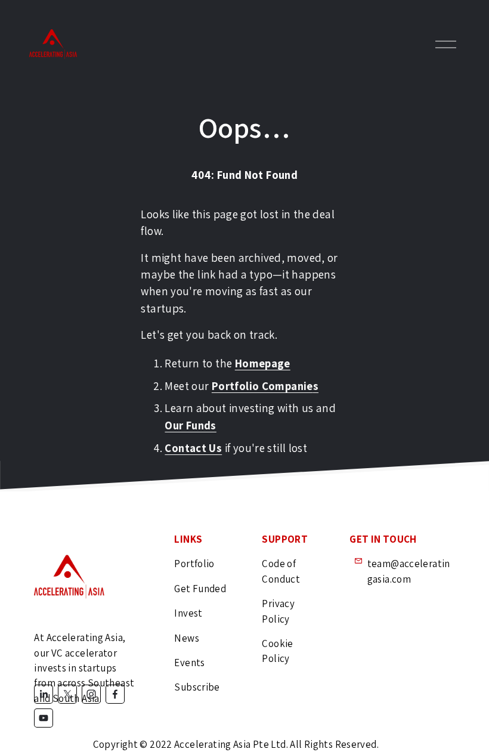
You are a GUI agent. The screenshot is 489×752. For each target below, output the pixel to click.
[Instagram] (91, 694)
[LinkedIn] (43, 694)
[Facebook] (115, 694)
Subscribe (196, 687)
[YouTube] (43, 718)
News (186, 638)
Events (189, 662)
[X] (67, 694)
